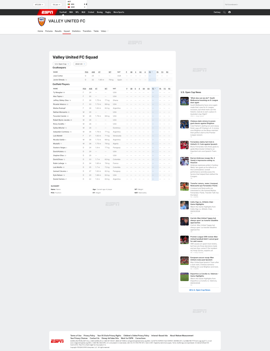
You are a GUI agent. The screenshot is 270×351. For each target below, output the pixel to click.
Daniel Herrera (59, 179)
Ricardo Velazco (59, 104)
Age (93, 72)
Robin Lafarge (58, 163)
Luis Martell (57, 136)
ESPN (47, 12)
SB (131, 72)
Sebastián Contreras (61, 132)
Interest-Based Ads (159, 334)
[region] (112, 76)
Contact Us (94, 337)
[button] (224, 12)
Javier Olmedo (59, 80)
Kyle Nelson (58, 175)
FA (157, 72)
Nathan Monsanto (60, 112)
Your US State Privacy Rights (109, 334)
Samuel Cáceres (59, 171)
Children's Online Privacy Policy (136, 334)
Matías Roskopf (59, 108)
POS (86, 72)
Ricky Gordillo (58, 124)
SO (148, 89)
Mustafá (56, 144)
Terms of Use (75, 334)
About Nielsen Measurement (182, 334)
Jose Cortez (58, 76)
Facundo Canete (59, 116)
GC (140, 72)
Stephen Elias (58, 155)
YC (162, 72)
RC (167, 72)
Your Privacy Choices (79, 337)
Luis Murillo (57, 167)
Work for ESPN (127, 337)
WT (110, 72)
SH (144, 89)
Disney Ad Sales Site (110, 337)
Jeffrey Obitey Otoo (61, 100)
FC (150, 72)
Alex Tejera (57, 96)
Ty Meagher (58, 92)
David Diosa (58, 159)
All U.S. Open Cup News (199, 289)
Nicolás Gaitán (59, 140)
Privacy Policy (89, 334)
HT (99, 72)
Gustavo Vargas (59, 147)
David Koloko (58, 151)
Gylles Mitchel (58, 128)
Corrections (140, 337)
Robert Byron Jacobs (61, 120)
